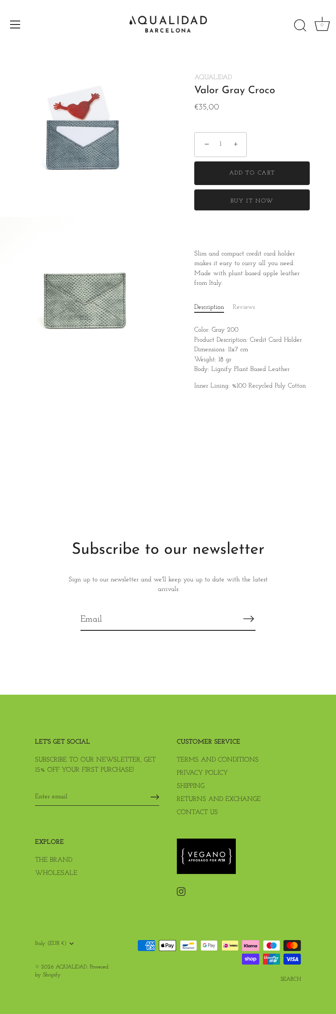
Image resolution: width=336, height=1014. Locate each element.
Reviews (244, 307)
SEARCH (290, 979)
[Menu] (15, 24)
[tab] (213, 308)
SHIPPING (190, 786)
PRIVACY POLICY (202, 773)
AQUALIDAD (213, 77)
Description (209, 307)
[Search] (300, 25)
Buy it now (252, 201)
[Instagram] (181, 891)
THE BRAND (53, 860)
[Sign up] (154, 797)
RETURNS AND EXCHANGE (219, 799)
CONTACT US (197, 812)
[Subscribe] (248, 619)
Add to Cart (252, 173)
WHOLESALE (56, 873)
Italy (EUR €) (50, 943)
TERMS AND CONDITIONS (218, 760)
